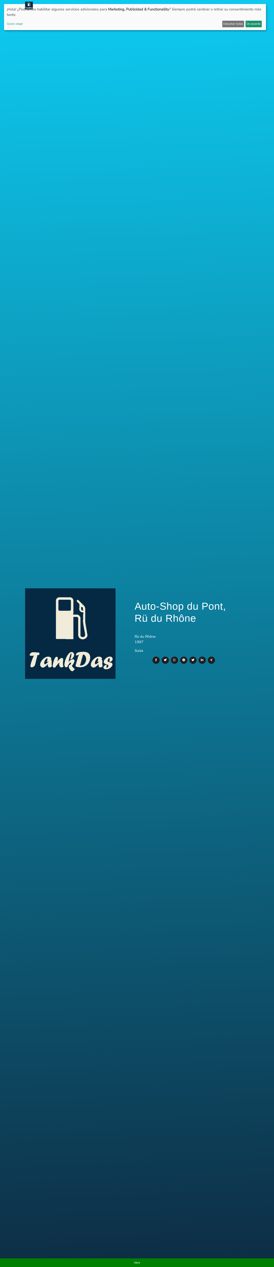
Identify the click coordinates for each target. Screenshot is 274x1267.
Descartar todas (233, 24)
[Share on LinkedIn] (202, 660)
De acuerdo (254, 24)
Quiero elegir (15, 24)
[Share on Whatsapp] (174, 660)
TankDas (42, 5)
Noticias (126, 5)
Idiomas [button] (239, 5)
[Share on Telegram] (183, 660)
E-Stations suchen (216, 5)
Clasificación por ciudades (178, 5)
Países (148, 5)
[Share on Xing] (211, 660)
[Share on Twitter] (165, 660)
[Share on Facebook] (156, 660)
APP (138, 5)
